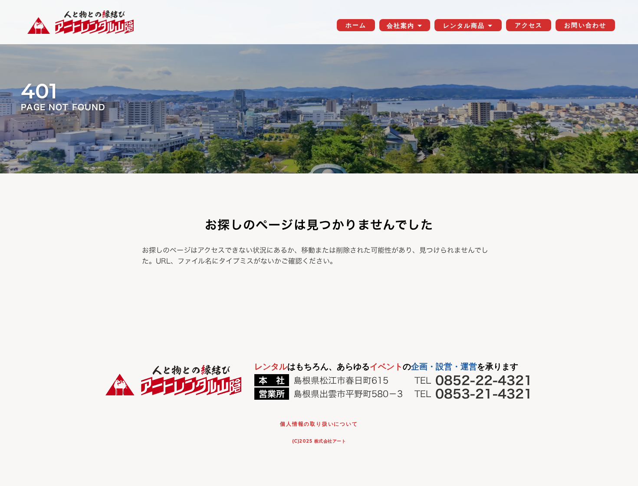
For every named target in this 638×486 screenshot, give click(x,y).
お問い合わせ (585, 25)
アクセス (529, 25)
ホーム (355, 25)
